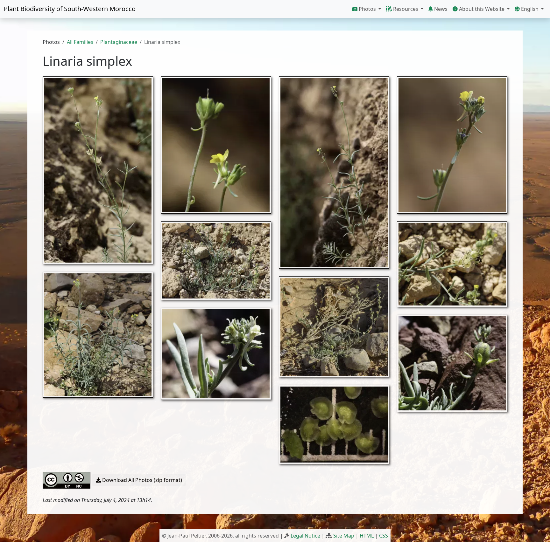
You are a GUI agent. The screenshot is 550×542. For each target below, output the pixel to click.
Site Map (343, 535)
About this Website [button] (482, 8)
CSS (383, 535)
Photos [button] (367, 8)
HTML (367, 535)
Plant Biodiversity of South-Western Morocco (70, 8)
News (440, 8)
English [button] (530, 8)
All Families (80, 41)
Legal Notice (305, 535)
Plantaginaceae (118, 41)
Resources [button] (406, 8)
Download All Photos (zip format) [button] (141, 480)
